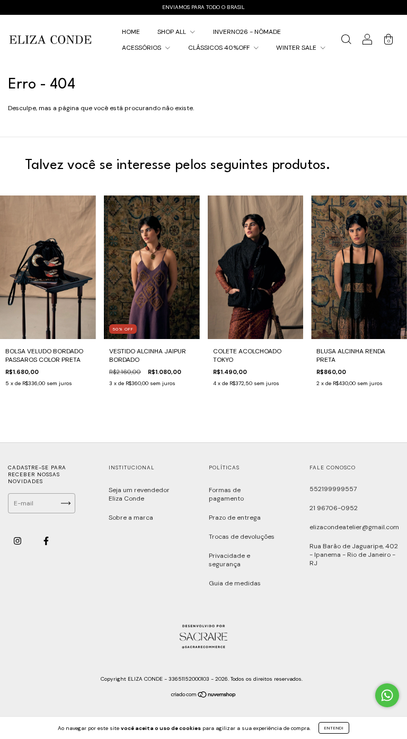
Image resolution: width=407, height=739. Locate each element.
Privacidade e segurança (229, 559)
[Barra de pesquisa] (346, 41)
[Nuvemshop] (204, 696)
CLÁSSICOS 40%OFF (219, 47)
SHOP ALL (172, 32)
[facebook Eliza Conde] (46, 541)
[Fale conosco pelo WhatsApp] (387, 695)
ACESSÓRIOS (142, 47)
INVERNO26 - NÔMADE (247, 32)
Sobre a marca (131, 517)
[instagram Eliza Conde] (18, 541)
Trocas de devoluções (242, 536)
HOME (131, 32)
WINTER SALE (297, 47)
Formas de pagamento (226, 494)
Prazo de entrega (235, 517)
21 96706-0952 (333, 508)
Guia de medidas (235, 583)
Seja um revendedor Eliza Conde (139, 494)
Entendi (333, 728)
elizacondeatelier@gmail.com (354, 527)
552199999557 (333, 489)
